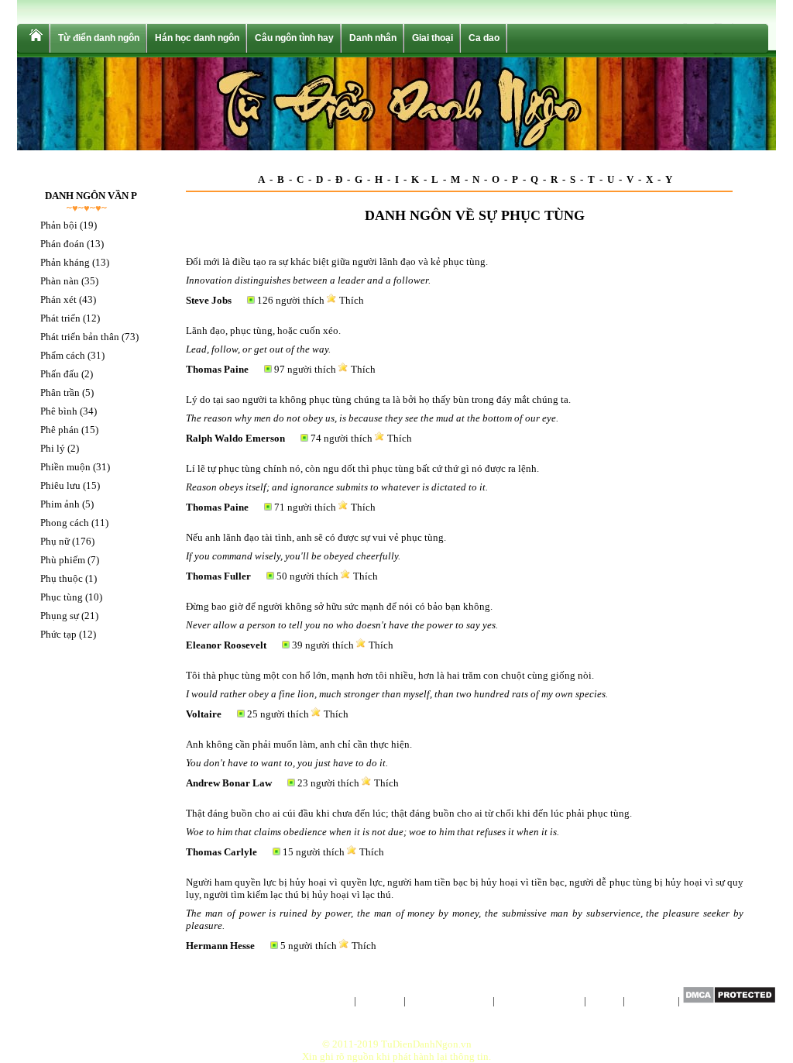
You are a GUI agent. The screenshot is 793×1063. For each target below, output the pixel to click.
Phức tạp (58, 634)
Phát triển (60, 318)
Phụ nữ (55, 541)
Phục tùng (61, 597)
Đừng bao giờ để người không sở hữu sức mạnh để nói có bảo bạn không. (339, 606)
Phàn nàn (59, 281)
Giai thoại (432, 38)
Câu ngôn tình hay (294, 38)
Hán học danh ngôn (197, 38)
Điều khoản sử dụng (539, 1000)
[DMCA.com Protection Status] (729, 1000)
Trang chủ (330, 1000)
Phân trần (60, 392)
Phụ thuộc (61, 578)
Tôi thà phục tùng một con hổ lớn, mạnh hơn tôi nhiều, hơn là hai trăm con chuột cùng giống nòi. (390, 675)
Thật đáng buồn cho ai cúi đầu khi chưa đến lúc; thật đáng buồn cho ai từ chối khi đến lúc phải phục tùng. (409, 813)
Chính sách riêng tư (449, 1000)
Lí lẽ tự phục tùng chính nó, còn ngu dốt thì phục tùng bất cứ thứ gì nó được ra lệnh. (362, 468)
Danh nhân (372, 38)
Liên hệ (604, 1000)
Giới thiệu (380, 1000)
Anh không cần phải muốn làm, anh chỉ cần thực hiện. (299, 744)
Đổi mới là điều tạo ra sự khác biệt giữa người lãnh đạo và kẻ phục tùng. (337, 261)
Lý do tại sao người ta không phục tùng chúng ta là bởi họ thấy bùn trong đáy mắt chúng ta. (378, 399)
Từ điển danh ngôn (98, 38)
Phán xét (58, 299)
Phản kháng (65, 262)
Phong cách (64, 522)
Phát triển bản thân (79, 336)
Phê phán (59, 429)
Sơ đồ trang (651, 1000)
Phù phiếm (62, 560)
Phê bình (58, 411)
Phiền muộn (65, 467)
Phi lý (52, 448)
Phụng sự (59, 615)
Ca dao (484, 38)
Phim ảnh (60, 504)
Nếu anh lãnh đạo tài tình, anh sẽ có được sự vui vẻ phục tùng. (316, 537)
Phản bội (58, 225)
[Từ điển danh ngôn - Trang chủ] (34, 38)
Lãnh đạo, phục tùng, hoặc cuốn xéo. (263, 330)
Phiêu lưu (60, 485)
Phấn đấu (59, 374)
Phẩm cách (62, 355)
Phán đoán (62, 243)
